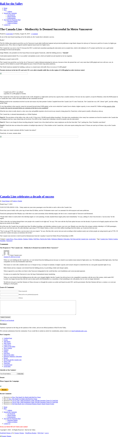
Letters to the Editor (9, 346)
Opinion (25, 239)
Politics (31, 239)
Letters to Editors (12, 23)
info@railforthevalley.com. (79, 331)
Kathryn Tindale (17, 201)
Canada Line (104, 239)
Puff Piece (37, 239)
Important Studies (12, 21)
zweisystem (9, 34)
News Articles (18, 239)
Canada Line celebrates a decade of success (27, 196)
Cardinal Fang (8, 338)
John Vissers (7, 343)
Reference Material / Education (61, 239)
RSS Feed (41, 433)
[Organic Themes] (5, 436)
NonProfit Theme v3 (6, 433)
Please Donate (11, 16)
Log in (47, 433)
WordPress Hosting (30, 433)
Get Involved (11, 15)
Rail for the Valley (11, 3)
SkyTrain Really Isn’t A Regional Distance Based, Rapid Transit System (33, 404)
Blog (5, 10)
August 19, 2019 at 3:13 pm (12, 257)
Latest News (9, 239)
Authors (9, 11)
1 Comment (34, 34)
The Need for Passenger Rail (12, 20)
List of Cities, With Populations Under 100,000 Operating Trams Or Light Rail (35, 400)
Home (5, 8)
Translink (2, 240)
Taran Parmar (6, 201)
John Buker (7, 341)
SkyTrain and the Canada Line (79, 239)
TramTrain (7, 363)
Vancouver (9, 240)
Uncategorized (8, 365)
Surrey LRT (7, 361)
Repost (6, 358)
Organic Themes (19, 433)
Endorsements (11, 18)
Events (6, 340)
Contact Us (7, 25)
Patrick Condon (113, 239)
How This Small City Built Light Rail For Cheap (26, 397)
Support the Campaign (10, 13)
